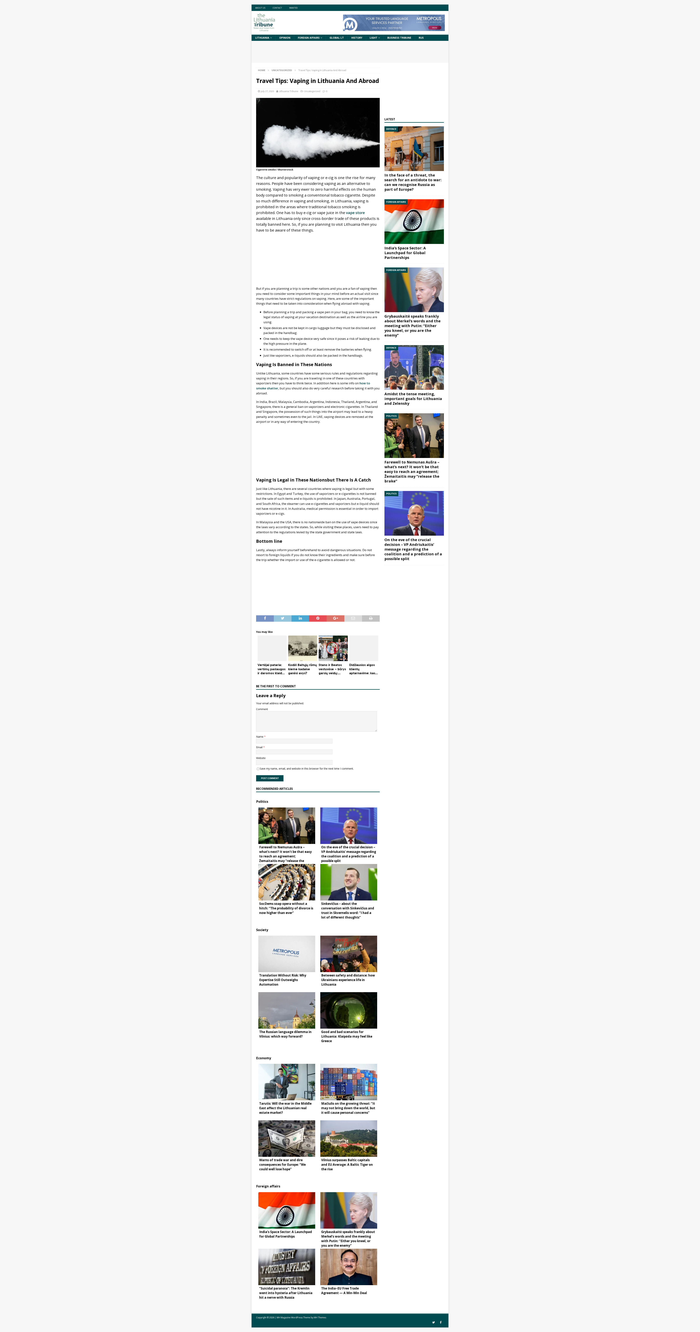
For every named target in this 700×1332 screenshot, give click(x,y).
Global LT (337, 37)
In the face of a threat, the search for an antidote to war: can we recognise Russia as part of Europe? (413, 182)
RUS (421, 37)
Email (259, 747)
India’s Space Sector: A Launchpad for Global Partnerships (405, 253)
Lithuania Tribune (288, 91)
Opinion (284, 37)
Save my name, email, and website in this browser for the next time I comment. (307, 768)
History (356, 37)
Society (262, 930)
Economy (263, 1058)
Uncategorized (312, 91)
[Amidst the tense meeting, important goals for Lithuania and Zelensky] (414, 367)
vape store (355, 212)
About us (260, 7)
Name (260, 736)
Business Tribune (399, 37)
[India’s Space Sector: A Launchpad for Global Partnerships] (414, 221)
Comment (262, 709)
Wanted (293, 7)
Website (261, 758)
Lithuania (262, 37)
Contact (277, 7)
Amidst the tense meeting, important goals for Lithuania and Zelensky (413, 398)
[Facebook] (441, 1322)
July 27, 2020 (267, 91)
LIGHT (373, 37)
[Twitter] (433, 1322)
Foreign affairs (309, 37)
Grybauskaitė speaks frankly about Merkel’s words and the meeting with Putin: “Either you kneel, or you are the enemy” (412, 326)
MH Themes (320, 1317)
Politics (262, 801)
